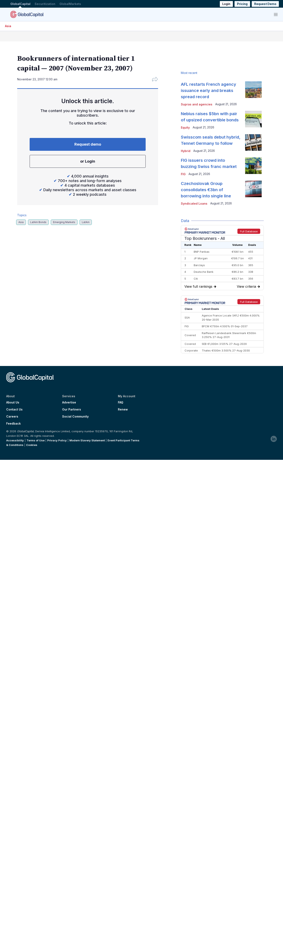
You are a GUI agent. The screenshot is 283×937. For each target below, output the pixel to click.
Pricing (242, 4)
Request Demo (265, 4)
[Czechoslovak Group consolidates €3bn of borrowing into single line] (253, 189)
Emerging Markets (64, 222)
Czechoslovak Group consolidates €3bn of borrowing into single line (206, 189)
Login (226, 4)
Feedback (13, 423)
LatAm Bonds (38, 222)
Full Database (249, 231)
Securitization (45, 4)
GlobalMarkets (70, 4)
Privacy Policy (57, 440)
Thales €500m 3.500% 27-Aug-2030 (226, 350)
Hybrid (185, 151)
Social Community (75, 416)
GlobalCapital (20, 4)
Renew (123, 409)
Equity (185, 127)
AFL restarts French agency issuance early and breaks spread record (208, 90)
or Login (87, 161)
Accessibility (15, 440)
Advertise (69, 402)
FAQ (120, 402)
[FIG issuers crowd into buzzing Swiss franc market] (253, 165)
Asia (8, 26)
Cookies (31, 445)
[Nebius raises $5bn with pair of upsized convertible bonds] (253, 119)
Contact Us (14, 409)
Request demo (87, 144)
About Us (12, 402)
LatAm (85, 222)
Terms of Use (36, 440)
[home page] (27, 14)
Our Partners (71, 409)
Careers (12, 416)
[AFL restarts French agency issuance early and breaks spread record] (253, 89)
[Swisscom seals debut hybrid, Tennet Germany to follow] (253, 142)
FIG (183, 174)
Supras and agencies (196, 104)
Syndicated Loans (194, 203)
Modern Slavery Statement (87, 440)
